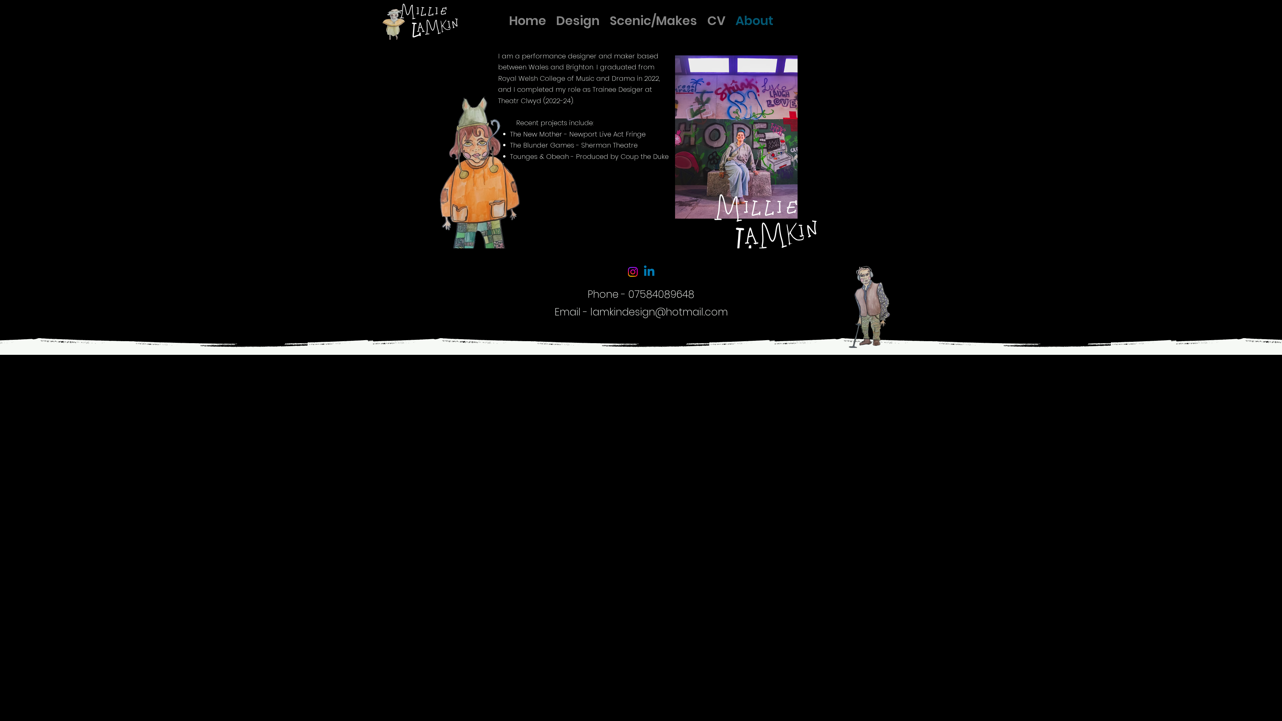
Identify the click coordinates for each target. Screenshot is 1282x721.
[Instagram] (632, 271)
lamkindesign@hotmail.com (659, 312)
